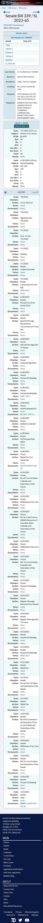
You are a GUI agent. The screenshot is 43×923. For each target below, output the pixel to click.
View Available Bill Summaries (21, 38)
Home (4, 8)
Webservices (23, 915)
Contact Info (8, 889)
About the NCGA (10, 886)
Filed (8, 45)
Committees (8, 855)
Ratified (9, 60)
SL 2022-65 (10, 63)
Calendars (7, 852)
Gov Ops (7, 859)
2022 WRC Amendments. (14, 25)
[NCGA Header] (18, 2)
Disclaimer (8, 912)
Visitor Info (8, 892)
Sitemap (35, 915)
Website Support (32, 912)
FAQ (5, 899)
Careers (6, 896)
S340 (35, 12)
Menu (38, 2)
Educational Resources (12, 906)
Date (34, 192)
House (6, 842)
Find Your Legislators (12, 872)
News (5, 902)
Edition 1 (9, 49)
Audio (5, 849)
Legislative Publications (13, 869)
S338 (7, 12)
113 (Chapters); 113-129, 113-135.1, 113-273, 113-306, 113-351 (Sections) (26, 96)
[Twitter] (20, 920)
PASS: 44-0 (24, 290)
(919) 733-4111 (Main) (12, 829)
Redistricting (8, 876)
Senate (6, 845)
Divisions (7, 866)
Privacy (19, 912)
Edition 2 (9, 52)
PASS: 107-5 (25, 396)
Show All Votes (20, 126)
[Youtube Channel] (27, 920)
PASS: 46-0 (24, 655)
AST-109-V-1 (27, 414)
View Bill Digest (21, 33)
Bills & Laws (12, 8)
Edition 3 (9, 56)
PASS (22, 156)
